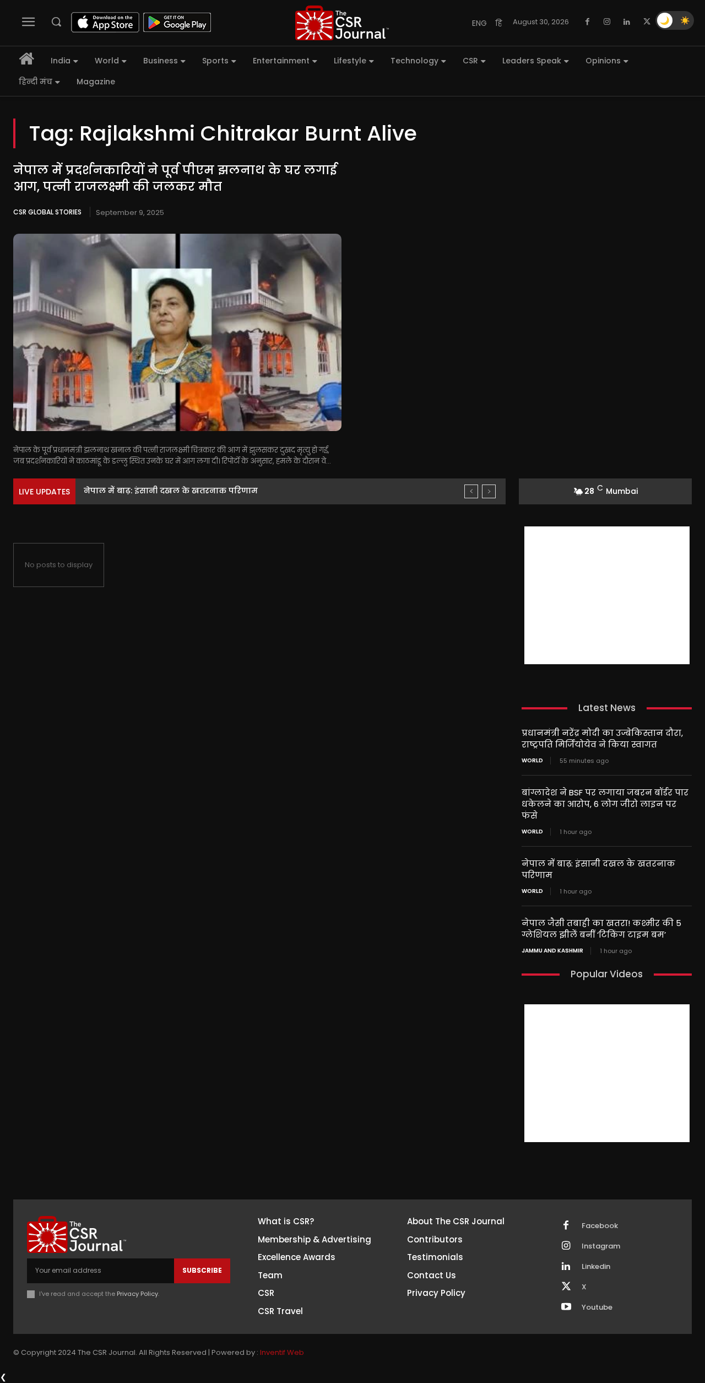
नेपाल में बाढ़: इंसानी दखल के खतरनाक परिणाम (171, 490)
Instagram (601, 1246)
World (532, 761)
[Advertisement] (607, 595)
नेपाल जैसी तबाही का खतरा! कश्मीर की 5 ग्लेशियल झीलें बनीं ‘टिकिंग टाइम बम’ (601, 928)
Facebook (600, 1226)
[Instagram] (607, 22)
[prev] (471, 491)
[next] (489, 491)
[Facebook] (587, 22)
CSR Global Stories (47, 212)
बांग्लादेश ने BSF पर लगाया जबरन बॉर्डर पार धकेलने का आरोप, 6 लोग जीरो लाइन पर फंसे (605, 804)
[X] (646, 22)
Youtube (597, 1307)
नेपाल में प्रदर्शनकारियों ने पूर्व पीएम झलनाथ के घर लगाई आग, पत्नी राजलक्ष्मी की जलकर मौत (175, 179)
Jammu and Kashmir (552, 951)
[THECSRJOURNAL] (342, 23)
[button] (56, 21)
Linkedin (596, 1267)
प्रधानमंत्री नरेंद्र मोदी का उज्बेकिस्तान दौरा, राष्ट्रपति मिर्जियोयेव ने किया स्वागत (602, 738)
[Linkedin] (626, 22)
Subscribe (202, 1270)
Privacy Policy (137, 1293)
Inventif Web (282, 1352)
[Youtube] (566, 1307)
